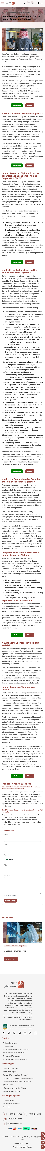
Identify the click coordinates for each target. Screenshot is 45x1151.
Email (6, 845)
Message (7, 875)
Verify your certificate (22, 1147)
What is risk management (15, 951)
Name (6, 835)
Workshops (6, 1107)
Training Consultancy (10, 1043)
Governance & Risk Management (20, 12)
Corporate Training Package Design (15, 1059)
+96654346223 (34, 1114)
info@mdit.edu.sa (14, 1124)
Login (41, 3)
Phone (29, 105)
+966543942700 (14, 1114)
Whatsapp (17, 105)
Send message (10, 900)
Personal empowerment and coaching (16, 1049)
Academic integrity (9, 1072)
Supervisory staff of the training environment (18, 1078)
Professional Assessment (12, 1056)
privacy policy (8, 1085)
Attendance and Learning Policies (14, 1088)
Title (5, 865)
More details (9, 959)
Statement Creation (22, 1143)
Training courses (8, 1046)
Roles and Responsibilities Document (15, 1075)
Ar (24, 3)
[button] (10, 859)
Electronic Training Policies (12, 1091)
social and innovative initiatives (14, 1053)
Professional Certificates (11, 1104)
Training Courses (8, 1100)
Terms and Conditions (10, 1068)
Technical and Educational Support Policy (17, 1081)
